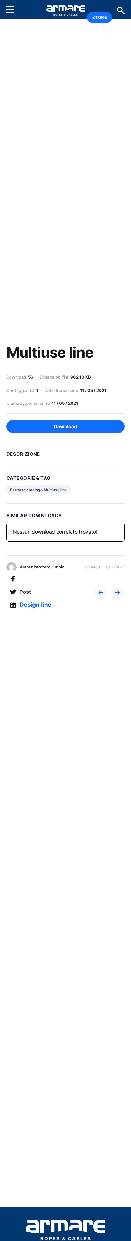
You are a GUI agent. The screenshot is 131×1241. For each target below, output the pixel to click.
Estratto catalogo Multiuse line (38, 489)
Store (99, 17)
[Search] (121, 9)
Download (65, 426)
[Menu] (15, 9)
